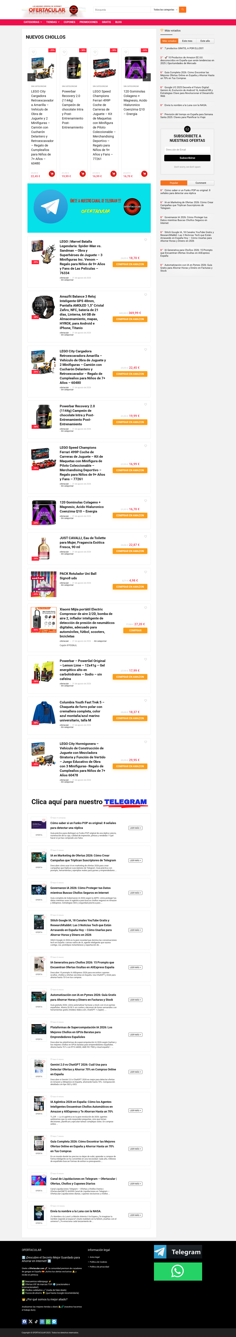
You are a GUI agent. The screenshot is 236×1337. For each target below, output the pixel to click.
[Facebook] (24, 1321)
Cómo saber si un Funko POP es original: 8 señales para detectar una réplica (185, 192)
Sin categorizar (38, 86)
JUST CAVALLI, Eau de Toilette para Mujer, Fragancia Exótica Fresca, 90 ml (83, 542)
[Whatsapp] (48, 1321)
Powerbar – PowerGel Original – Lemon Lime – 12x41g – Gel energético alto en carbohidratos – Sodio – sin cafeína (82, 670)
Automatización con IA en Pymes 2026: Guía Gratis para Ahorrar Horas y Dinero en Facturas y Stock (186, 268)
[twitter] (30, 1321)
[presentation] (31, 77)
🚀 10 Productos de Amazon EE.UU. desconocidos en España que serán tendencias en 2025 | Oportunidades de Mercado (187, 60)
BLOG (118, 22)
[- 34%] (44, 537)
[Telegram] (54, 1321)
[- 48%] (44, 702)
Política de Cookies (98, 1262)
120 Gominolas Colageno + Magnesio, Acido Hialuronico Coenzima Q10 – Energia (82, 506)
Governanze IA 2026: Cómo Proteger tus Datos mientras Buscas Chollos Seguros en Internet (183, 220)
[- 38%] (44, 406)
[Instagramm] (42, 1321)
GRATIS (106, 22)
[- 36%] (44, 660)
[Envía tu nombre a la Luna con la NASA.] (39, 1213)
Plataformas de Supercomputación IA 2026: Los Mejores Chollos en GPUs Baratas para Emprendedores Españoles (81, 1032)
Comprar (135, 630)
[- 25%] (44, 241)
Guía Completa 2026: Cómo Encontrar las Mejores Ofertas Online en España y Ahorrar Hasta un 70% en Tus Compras (82, 1146)
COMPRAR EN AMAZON (52, 174)
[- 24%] (44, 502)
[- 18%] (44, 296)
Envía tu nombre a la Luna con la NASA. (75, 1211)
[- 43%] (44, 573)
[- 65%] (44, 609)
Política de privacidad (99, 1267)
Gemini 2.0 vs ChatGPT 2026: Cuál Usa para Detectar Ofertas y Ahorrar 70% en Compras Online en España (83, 1069)
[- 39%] (44, 447)
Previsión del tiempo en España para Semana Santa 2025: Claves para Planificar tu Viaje (186, 116)
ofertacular (64, 278)
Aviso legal (95, 1257)
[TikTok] (36, 1321)
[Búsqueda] (182, 10)
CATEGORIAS (31, 22)
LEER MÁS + (135, 828)
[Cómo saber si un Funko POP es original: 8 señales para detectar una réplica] (39, 825)
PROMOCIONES (89, 22)
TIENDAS (51, 22)
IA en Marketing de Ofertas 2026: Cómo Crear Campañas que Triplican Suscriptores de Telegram (186, 205)
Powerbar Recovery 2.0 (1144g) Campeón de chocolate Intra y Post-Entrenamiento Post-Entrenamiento (41, 109)
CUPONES (69, 22)
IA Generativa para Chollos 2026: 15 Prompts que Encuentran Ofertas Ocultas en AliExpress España (186, 253)
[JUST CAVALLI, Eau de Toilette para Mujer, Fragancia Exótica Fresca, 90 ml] (135, 67)
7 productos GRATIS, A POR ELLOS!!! (184, 48)
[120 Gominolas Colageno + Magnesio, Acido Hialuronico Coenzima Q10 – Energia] (104, 67)
